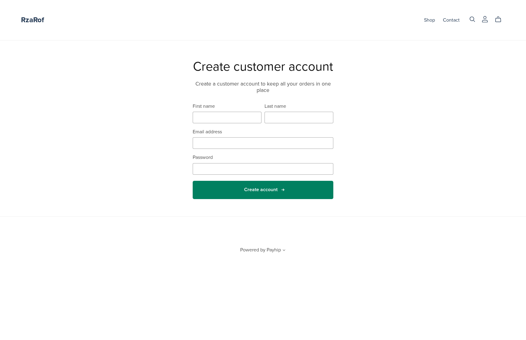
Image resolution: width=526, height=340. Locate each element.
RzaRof (32, 20)
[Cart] (500, 19)
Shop (429, 20)
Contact (451, 20)
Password (203, 157)
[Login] (485, 19)
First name (204, 106)
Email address (207, 132)
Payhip (274, 250)
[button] (284, 251)
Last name (275, 106)
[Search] (472, 19)
